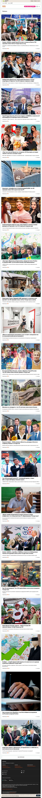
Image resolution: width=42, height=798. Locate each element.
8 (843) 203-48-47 (18, 766)
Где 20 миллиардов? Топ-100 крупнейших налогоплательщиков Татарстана (21, 588)
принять (38, 795)
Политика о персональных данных (7, 789)
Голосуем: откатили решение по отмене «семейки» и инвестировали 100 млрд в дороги (18, 191)
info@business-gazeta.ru (6, 767)
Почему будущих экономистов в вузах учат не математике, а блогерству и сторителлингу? (19, 338)
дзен (23, 772)
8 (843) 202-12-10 (5, 766)
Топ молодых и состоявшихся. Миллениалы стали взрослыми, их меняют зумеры (17, 629)
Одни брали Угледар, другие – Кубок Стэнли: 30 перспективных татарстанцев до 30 (16, 626)
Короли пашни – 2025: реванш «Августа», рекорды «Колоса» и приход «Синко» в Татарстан (20, 442)
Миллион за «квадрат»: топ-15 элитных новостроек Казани (19, 407)
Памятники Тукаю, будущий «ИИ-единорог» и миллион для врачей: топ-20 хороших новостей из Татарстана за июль (19, 299)
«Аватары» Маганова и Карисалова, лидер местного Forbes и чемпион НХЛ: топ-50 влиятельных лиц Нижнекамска (19, 261)
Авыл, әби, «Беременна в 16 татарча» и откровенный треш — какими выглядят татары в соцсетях (20, 155)
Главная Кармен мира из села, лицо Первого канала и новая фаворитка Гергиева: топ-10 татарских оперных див (19, 225)
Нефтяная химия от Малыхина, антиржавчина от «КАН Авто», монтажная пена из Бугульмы (20, 748)
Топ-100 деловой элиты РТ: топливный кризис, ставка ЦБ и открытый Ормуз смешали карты (18, 479)
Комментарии (5, 48)
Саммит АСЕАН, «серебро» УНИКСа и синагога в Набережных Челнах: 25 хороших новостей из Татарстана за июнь (20, 552)
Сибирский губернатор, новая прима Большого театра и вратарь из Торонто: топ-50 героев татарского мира (18, 80)
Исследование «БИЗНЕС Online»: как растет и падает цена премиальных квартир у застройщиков (20, 409)
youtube (5, 774)
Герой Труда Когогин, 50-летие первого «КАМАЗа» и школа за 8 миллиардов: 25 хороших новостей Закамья (21, 116)
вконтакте (6, 770)
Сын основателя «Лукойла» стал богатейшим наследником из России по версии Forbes (19, 713)
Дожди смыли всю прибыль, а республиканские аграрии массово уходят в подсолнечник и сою (20, 445)
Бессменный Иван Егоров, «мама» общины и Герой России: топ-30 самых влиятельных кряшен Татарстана (19, 371)
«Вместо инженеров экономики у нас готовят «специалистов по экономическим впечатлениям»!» (20, 335)
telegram (5, 772)
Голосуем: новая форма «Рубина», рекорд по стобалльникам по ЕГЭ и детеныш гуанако (18, 301)
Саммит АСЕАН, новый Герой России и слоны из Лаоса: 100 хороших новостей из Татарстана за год (19, 42)
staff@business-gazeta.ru (31, 766)
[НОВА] (29, 6)
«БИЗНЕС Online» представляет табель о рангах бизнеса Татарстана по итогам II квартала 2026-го (20, 481)
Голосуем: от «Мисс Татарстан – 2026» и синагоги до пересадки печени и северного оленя (19, 119)
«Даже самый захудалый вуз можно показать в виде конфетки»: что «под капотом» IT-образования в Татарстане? (20, 515)
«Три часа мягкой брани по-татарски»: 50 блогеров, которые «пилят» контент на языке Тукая (20, 152)
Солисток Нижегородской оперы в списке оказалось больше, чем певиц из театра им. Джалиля (20, 228)
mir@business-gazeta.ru (19, 767)
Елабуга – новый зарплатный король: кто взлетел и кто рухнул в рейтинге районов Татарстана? (20, 662)
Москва (9, 3)
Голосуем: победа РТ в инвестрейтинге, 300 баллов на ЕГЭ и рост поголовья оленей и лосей (19, 555)
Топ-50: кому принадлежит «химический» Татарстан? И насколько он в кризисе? (17, 750)
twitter (23, 770)
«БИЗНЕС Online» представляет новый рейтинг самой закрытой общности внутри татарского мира (20, 374)
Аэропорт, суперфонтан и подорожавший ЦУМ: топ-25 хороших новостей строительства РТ (18, 189)
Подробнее (17, 795)
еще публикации (21, 757)
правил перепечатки (13, 792)
